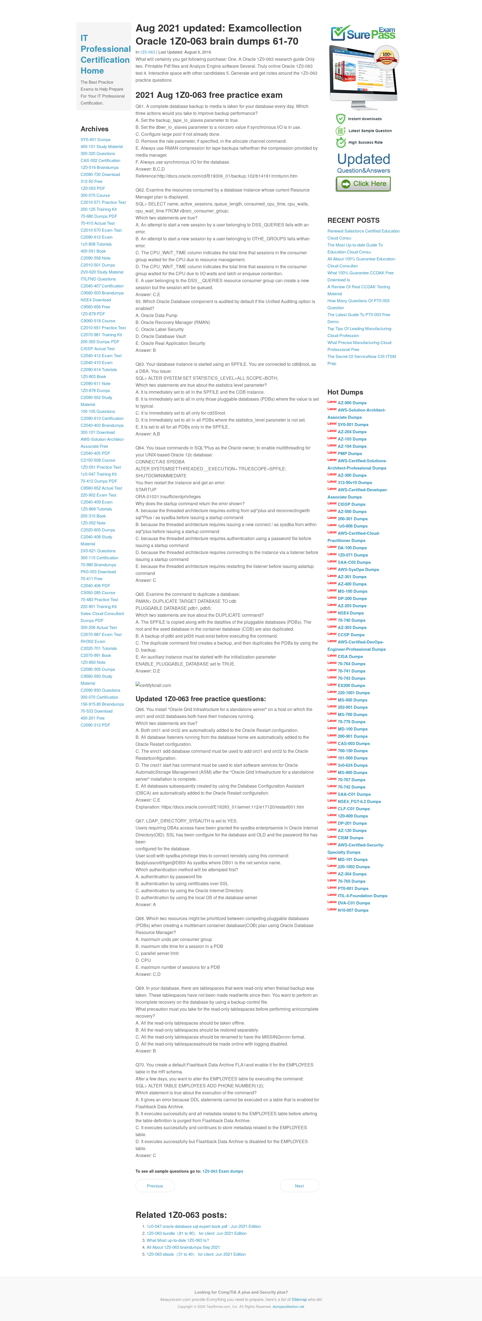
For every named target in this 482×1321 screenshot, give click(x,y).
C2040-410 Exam (97, 362)
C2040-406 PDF (95, 585)
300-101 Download (98, 432)
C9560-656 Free (95, 306)
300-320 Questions (98, 153)
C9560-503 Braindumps (102, 293)
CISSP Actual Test (98, 348)
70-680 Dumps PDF (99, 216)
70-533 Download (96, 711)
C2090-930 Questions (100, 690)
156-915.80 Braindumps (102, 704)
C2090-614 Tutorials (99, 369)
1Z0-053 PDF (93, 188)
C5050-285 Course (98, 592)
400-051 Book (93, 251)
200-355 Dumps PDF (100, 341)
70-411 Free (91, 578)
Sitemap (299, 1299)
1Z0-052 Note (93, 523)
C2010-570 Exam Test (101, 230)
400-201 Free (93, 718)
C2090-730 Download (100, 174)
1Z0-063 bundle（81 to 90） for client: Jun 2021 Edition (197, 1233)
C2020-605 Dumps (98, 530)
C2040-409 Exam (97, 502)
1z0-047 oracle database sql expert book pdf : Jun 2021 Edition (204, 1226)
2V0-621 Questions (98, 550)
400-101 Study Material (102, 146)
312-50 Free (91, 181)
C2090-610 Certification (102, 418)
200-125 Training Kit (99, 209)
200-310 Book (93, 516)
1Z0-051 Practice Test (101, 467)
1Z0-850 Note (93, 662)
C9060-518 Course (98, 320)
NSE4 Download (96, 300)
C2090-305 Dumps (98, 669)
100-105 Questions (98, 411)
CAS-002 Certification (100, 160)
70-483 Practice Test (99, 599)
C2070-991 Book (96, 655)
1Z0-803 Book (93, 376)
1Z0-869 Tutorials (96, 509)
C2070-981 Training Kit (101, 334)
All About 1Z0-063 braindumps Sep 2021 (183, 1247)
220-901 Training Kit (99, 606)
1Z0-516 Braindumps (100, 167)
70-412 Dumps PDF (99, 481)
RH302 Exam (93, 641)
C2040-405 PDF (95, 453)
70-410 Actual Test (98, 223)
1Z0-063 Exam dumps (223, 1171)
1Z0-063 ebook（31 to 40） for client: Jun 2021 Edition (196, 1254)
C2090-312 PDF (95, 725)
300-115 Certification (99, 557)
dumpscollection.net (288, 1306)
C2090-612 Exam (97, 237)
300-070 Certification (99, 697)
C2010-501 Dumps (98, 265)
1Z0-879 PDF (93, 313)
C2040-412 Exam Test (101, 355)
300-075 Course (95, 195)
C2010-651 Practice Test (103, 327)
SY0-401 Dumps (96, 139)
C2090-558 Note (95, 258)
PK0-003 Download (98, 571)
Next (299, 1186)
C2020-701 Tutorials (99, 648)
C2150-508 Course (98, 460)
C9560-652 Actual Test (101, 488)
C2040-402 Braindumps (102, 425)
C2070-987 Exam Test (101, 634)
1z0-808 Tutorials (96, 244)
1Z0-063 (147, 52)
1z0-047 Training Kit (99, 474)
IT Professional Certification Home (106, 54)
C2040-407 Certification (102, 286)
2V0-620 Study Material (102, 272)
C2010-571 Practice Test (103, 202)
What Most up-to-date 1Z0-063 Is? (178, 1240)
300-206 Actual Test (99, 627)
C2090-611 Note (95, 383)
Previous (155, 1186)
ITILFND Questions (98, 279)
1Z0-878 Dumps (95, 390)
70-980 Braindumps (98, 564)
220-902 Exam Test (98, 495)
